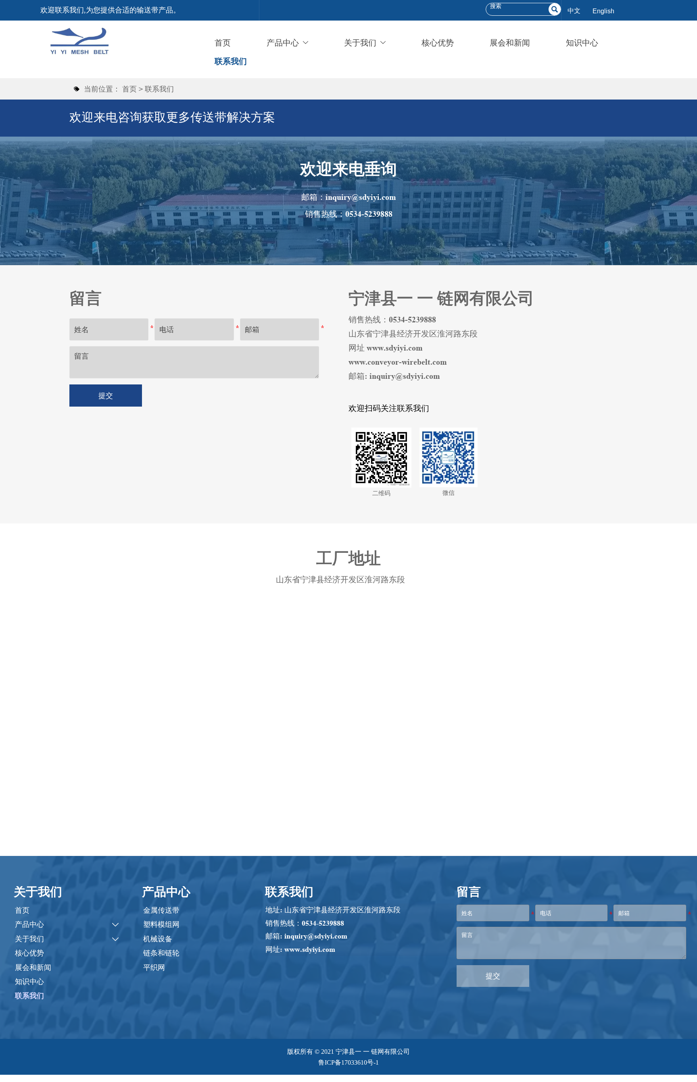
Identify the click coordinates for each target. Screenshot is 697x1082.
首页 (129, 89)
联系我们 (159, 89)
